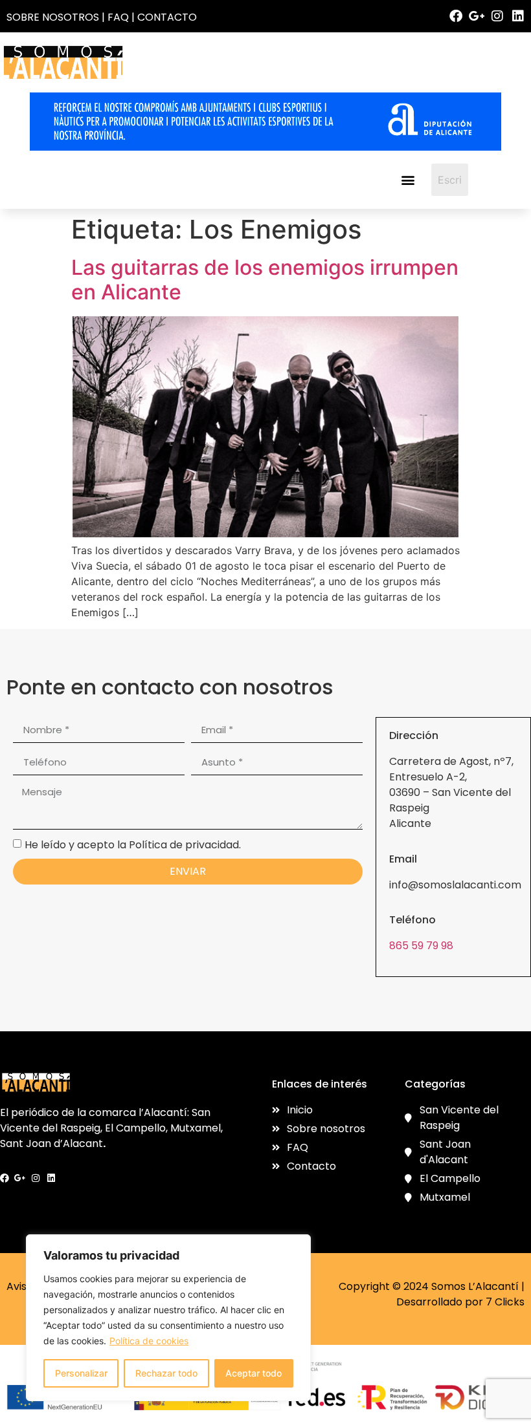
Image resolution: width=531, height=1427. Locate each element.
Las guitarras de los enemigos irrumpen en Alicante (264, 280)
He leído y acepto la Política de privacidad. (133, 844)
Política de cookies (148, 1340)
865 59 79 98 (421, 945)
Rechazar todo (166, 1373)
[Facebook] (455, 16)
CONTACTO (167, 17)
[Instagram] (497, 16)
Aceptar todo (253, 1373)
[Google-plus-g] (476, 16)
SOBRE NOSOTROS (52, 17)
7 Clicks (505, 1301)
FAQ (118, 17)
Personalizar (81, 1373)
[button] (407, 179)
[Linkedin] (518, 16)
